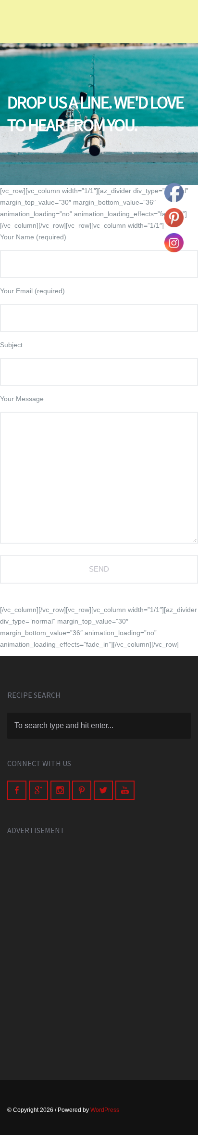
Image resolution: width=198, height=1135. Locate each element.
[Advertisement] (99, 947)
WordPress (104, 1110)
